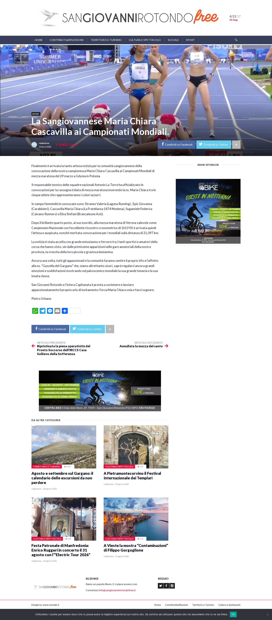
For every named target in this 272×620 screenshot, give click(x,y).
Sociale (173, 39)
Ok (233, 614)
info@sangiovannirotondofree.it (117, 590)
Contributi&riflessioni (67, 39)
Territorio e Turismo (106, 39)
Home (39, 39)
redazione (44, 143)
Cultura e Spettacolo (145, 39)
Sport (190, 39)
